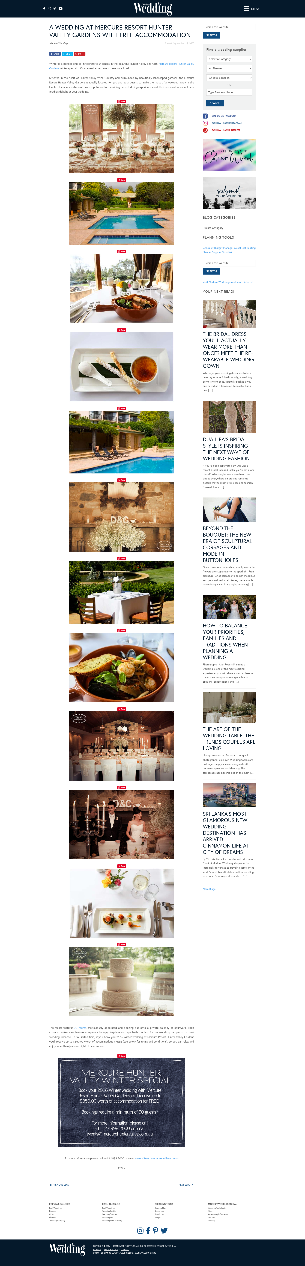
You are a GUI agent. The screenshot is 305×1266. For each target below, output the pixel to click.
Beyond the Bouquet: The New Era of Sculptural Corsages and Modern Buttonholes (227, 544)
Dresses (52, 1211)
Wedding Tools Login (217, 1208)
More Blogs (209, 888)
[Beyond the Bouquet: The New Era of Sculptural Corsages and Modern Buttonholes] (229, 510)
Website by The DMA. (166, 1246)
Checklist (208, 247)
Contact (211, 1217)
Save (123, 101)
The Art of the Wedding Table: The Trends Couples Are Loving (229, 739)
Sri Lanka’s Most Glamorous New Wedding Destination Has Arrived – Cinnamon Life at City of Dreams (226, 833)
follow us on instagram (227, 123)
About (210, 1211)
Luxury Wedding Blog (122, 1253)
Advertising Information (218, 1214)
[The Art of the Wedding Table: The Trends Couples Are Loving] (229, 708)
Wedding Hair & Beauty (112, 1220)
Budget (158, 1217)
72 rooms (80, 1027)
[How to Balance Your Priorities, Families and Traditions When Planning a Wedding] (229, 607)
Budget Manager (223, 247)
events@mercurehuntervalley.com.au (157, 1158)
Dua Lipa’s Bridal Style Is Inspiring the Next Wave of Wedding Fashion (226, 449)
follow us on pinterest (226, 130)
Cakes (51, 1214)
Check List (159, 1214)
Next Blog (184, 1184)
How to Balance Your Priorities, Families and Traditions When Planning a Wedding (225, 641)
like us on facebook (224, 116)
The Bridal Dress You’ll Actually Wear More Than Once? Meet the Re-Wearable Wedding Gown (228, 350)
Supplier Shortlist (222, 252)
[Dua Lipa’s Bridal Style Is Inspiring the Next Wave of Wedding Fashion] (229, 417)
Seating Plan (160, 1208)
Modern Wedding (67, 1249)
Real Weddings (55, 1208)
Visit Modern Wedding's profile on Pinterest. (228, 282)
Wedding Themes (109, 1214)
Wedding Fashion (109, 1211)
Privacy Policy (111, 1249)
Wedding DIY (107, 1217)
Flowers (52, 1217)
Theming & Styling (57, 1220)
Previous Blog (61, 1184)
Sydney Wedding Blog (145, 1253)
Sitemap (211, 1220)
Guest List (240, 247)
